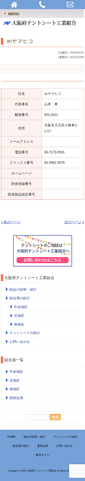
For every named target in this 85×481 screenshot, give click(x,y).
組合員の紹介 (20, 298)
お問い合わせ (20, 342)
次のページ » (74, 222)
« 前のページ (11, 222)
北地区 (19, 315)
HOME (11, 436)
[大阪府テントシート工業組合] (40, 26)
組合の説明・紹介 (23, 289)
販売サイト (42, 454)
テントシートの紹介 (25, 333)
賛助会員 (16, 398)
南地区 (19, 324)
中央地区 (21, 307)
